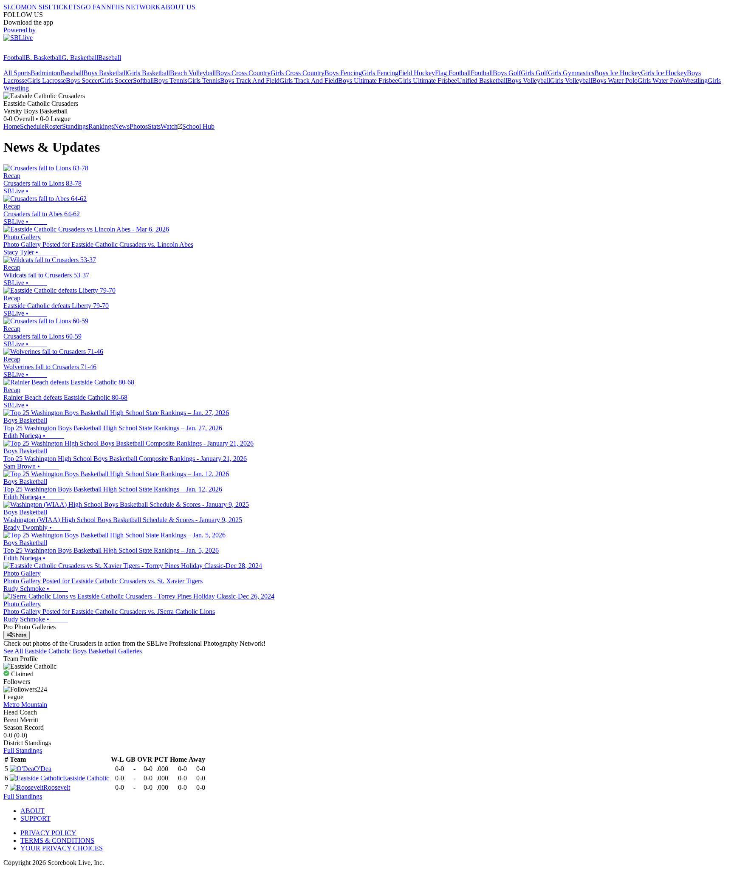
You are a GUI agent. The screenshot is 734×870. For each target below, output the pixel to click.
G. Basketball (80, 57)
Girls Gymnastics (571, 72)
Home (11, 126)
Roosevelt (56, 787)
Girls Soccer (116, 80)
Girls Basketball (148, 72)
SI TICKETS (63, 7)
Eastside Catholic (86, 778)
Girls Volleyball (571, 80)
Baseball (109, 57)
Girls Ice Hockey (664, 72)
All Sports (17, 72)
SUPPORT (35, 818)
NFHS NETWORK (133, 7)
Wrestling (695, 80)
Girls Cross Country (298, 72)
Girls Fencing (380, 72)
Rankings (101, 126)
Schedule (32, 126)
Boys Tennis (170, 80)
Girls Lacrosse (46, 80)
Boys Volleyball (528, 80)
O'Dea (42, 768)
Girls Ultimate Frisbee (427, 80)
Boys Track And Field (249, 80)
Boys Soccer (83, 80)
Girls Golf (534, 72)
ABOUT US (178, 7)
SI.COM (15, 7)
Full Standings (22, 750)
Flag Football (453, 72)
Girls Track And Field (308, 80)
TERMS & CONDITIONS (57, 840)
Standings (75, 126)
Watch (169, 126)
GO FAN (93, 7)
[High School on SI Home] (36, 50)
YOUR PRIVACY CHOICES (61, 848)
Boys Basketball (105, 72)
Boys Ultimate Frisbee (368, 80)
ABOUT (32, 810)
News (122, 126)
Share (19, 635)
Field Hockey (416, 72)
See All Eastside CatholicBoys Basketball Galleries (72, 651)
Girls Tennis (203, 80)
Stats (154, 126)
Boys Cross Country (243, 72)
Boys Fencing (343, 72)
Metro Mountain (25, 704)
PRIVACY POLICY (48, 832)
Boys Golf (507, 72)
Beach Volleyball (193, 72)
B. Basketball (43, 57)
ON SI (36, 7)
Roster (53, 126)
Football (14, 57)
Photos (139, 126)
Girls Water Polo (660, 80)
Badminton (45, 72)
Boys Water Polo (615, 80)
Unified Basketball (482, 80)
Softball (143, 80)
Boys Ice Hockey (617, 72)
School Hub (198, 126)
